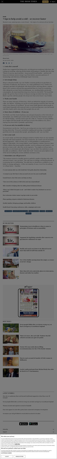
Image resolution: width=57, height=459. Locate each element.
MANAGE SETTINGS (19, 456)
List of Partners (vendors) (6, 453)
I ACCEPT (7, 456)
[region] (28, 446)
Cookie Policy (17, 444)
